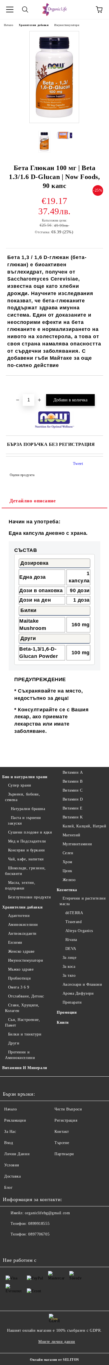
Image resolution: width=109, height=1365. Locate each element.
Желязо (69, 880)
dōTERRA (74, 913)
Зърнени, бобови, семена (22, 797)
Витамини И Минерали (24, 1068)
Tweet (78, 464)
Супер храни (19, 785)
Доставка (12, 1176)
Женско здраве (21, 951)
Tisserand (73, 922)
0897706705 (38, 1234)
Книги (63, 1022)
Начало (8, 25)
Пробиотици (19, 978)
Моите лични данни (56, 1342)
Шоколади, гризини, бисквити (25, 871)
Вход (8, 1143)
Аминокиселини (23, 924)
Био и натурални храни (25, 777)
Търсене (61, 1143)
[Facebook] (10, 1245)
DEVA (70, 949)
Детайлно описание (33, 500)
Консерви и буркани (26, 850)
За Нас (10, 1131)
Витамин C (73, 790)
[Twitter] (22, 1245)
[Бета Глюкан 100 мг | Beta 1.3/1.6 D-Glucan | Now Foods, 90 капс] (54, 122)
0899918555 (38, 1224)
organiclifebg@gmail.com (47, 1213)
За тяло (69, 975)
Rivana (71, 940)
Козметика (67, 890)
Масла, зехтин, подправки (20, 885)
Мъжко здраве (21, 969)
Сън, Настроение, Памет (22, 1022)
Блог (8, 1187)
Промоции (67, 1012)
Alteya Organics (79, 931)
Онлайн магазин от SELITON (54, 1360)
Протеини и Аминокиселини (20, 1055)
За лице (69, 958)
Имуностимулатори (66, 25)
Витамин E (73, 808)
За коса (69, 966)
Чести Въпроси (68, 1109)
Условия (11, 1165)
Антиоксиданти (22, 933)
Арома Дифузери (78, 993)
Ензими (15, 942)
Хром (67, 862)
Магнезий (71, 835)
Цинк (67, 871)
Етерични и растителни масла (83, 901)
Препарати (72, 1002)
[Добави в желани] (99, 385)
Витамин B (73, 781)
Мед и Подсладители (27, 841)
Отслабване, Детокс (26, 996)
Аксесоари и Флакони (82, 984)
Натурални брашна (28, 809)
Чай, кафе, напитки (26, 859)
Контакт (61, 1131)
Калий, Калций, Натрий (84, 826)
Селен (68, 853)
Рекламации (15, 1120)
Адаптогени (19, 916)
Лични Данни (17, 1154)
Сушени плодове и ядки (30, 832)
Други (13, 1043)
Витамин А (73, 772)
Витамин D (73, 799)
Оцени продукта (22, 475)
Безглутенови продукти (29, 897)
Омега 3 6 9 (18, 987)
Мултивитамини (77, 844)
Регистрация (65, 1120)
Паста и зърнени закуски (24, 820)
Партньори (64, 1154)
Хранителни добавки (34, 25)
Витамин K (73, 817)
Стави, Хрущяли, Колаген (22, 1008)
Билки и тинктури (25, 1034)
